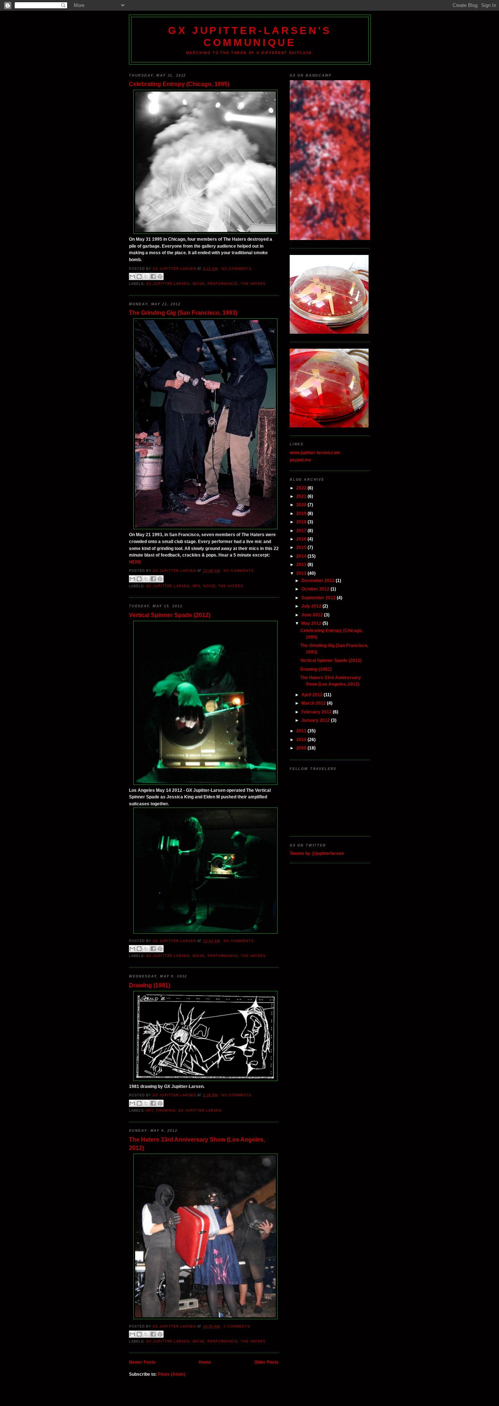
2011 (302, 730)
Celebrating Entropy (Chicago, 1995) (179, 84)
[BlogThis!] (139, 276)
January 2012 (316, 720)
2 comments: (237, 1326)
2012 (302, 573)
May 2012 (312, 623)
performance (222, 284)
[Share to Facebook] (153, 276)
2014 (302, 556)
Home (205, 1362)
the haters (253, 284)
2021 (302, 496)
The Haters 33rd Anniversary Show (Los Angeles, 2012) (197, 1143)
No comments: (237, 269)
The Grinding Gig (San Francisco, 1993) (183, 312)
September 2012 (319, 597)
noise (199, 284)
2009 (302, 747)
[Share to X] (146, 276)
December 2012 (318, 580)
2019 (302, 513)
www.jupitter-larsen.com (315, 452)
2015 (302, 547)
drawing (165, 1110)
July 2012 (312, 606)
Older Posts (266, 1362)
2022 (302, 487)
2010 (302, 739)
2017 (302, 530)
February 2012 (317, 711)
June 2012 (312, 614)
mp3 (197, 586)
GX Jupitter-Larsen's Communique (250, 36)
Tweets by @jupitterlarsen (317, 853)
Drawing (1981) (149, 985)
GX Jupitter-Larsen (167, 284)
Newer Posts (142, 1362)
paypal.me (300, 459)
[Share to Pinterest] (160, 276)
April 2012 (312, 694)
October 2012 (316, 588)
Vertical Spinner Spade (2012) (169, 615)
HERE (135, 561)
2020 (302, 504)
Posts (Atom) (171, 1374)
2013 (302, 564)
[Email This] (132, 276)
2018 (302, 521)
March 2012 (314, 703)
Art (149, 1110)
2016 (302, 539)
